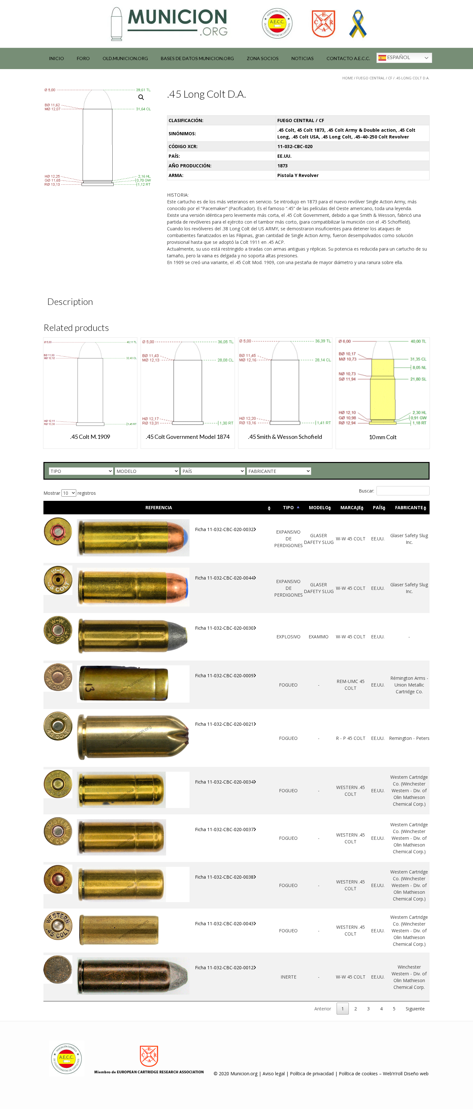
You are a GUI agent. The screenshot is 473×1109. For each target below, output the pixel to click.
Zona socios (263, 58)
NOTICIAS (303, 58)
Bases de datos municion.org (197, 58)
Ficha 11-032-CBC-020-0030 (224, 628)
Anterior (322, 1009)
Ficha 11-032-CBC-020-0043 (224, 923)
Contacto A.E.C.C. (348, 58)
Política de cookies (358, 1073)
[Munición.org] (236, 24)
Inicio (56, 58)
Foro (83, 58)
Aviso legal (274, 1073)
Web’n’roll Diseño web (406, 1073)
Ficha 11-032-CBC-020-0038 (224, 877)
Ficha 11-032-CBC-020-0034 (224, 782)
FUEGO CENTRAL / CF (374, 77)
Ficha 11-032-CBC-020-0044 (224, 578)
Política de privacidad (312, 1073)
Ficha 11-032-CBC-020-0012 (224, 967)
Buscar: (366, 491)
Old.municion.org (125, 58)
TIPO (288, 507)
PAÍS (378, 507)
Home (347, 77)
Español (398, 57)
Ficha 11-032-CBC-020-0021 (224, 724)
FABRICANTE (409, 507)
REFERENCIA (158, 507)
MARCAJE (350, 507)
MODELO (319, 507)
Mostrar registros (69, 493)
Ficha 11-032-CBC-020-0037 (224, 829)
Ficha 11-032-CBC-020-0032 (224, 529)
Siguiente (415, 1009)
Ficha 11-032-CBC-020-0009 (224, 675)
